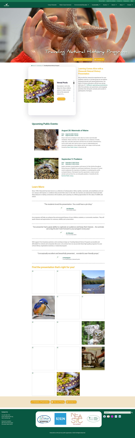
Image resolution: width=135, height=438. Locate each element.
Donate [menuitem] (129, 4)
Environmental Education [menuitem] (80, 4)
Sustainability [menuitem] (95, 4)
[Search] (132, 412)
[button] (73, 80)
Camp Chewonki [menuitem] (52, 4)
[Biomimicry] (43, 307)
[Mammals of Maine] (68, 333)
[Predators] (43, 358)
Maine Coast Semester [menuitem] (65, 4)
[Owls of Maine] (93, 333)
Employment (126, 1)
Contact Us (119, 1)
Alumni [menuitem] (113, 4)
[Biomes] (93, 282)
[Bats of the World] (68, 282)
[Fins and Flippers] (68, 307)
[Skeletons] (93, 358)
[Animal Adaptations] (43, 282)
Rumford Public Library (67, 176)
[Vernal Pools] (68, 384)
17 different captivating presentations (96, 85)
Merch (132, 1)
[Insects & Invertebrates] (43, 333)
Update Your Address (111, 1)
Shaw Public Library (72, 147)
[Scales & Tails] (68, 358)
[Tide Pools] (43, 384)
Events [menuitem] (105, 4)
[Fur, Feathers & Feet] (93, 307)
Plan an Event (102, 1)
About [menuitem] (121, 4)
